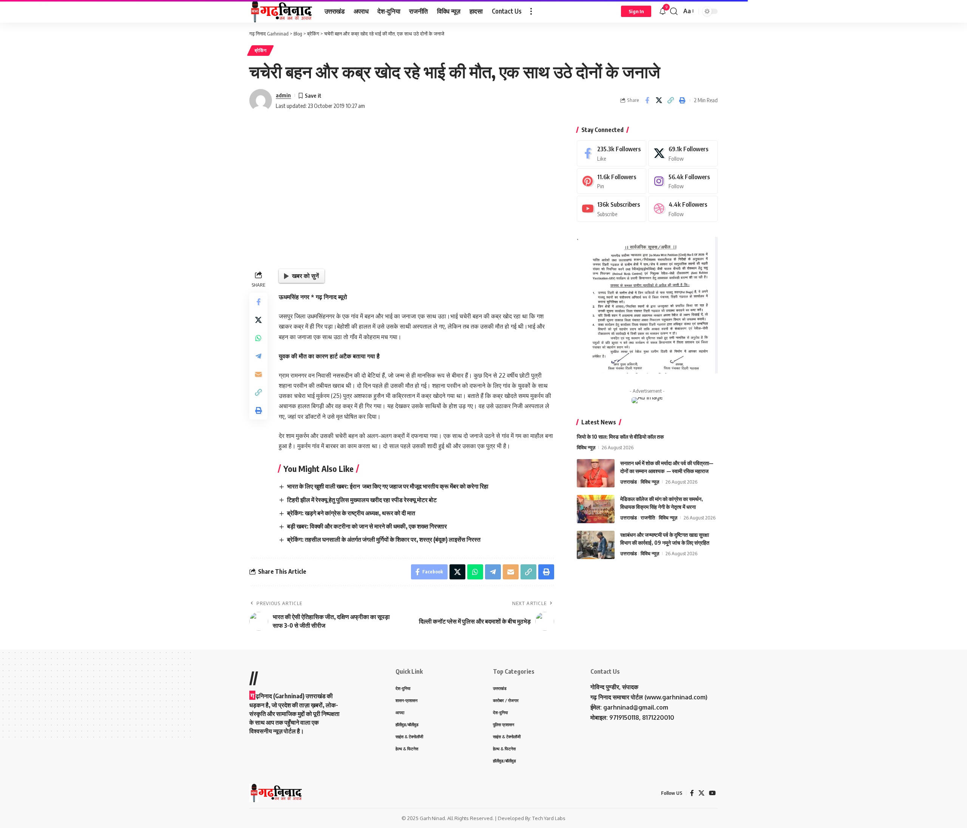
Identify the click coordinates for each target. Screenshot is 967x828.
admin (283, 95)
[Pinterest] (611, 181)
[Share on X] (658, 100)
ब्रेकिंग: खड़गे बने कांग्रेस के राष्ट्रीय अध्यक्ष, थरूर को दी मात (351, 513)
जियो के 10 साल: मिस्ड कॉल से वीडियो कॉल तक (620, 436)
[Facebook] (611, 153)
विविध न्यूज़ (586, 447)
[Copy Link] (670, 100)
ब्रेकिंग (261, 50)
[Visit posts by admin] (260, 100)
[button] (531, 11)
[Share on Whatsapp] (258, 338)
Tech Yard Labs (548, 818)
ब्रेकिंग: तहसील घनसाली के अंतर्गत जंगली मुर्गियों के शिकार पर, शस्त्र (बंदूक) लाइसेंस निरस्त (383, 539)
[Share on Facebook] (647, 100)
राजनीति (648, 518)
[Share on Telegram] (258, 356)
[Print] (682, 100)
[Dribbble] (683, 209)
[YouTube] (712, 793)
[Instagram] (683, 181)
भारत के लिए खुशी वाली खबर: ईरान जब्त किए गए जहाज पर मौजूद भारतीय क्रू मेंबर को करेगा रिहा (387, 486)
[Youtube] (611, 209)
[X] (683, 153)
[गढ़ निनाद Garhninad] (280, 11)
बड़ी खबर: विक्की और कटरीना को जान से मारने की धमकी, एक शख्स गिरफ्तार (367, 526)
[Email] (258, 374)
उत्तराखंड (628, 482)
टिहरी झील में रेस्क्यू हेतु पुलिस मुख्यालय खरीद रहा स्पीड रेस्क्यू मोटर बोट (362, 500)
